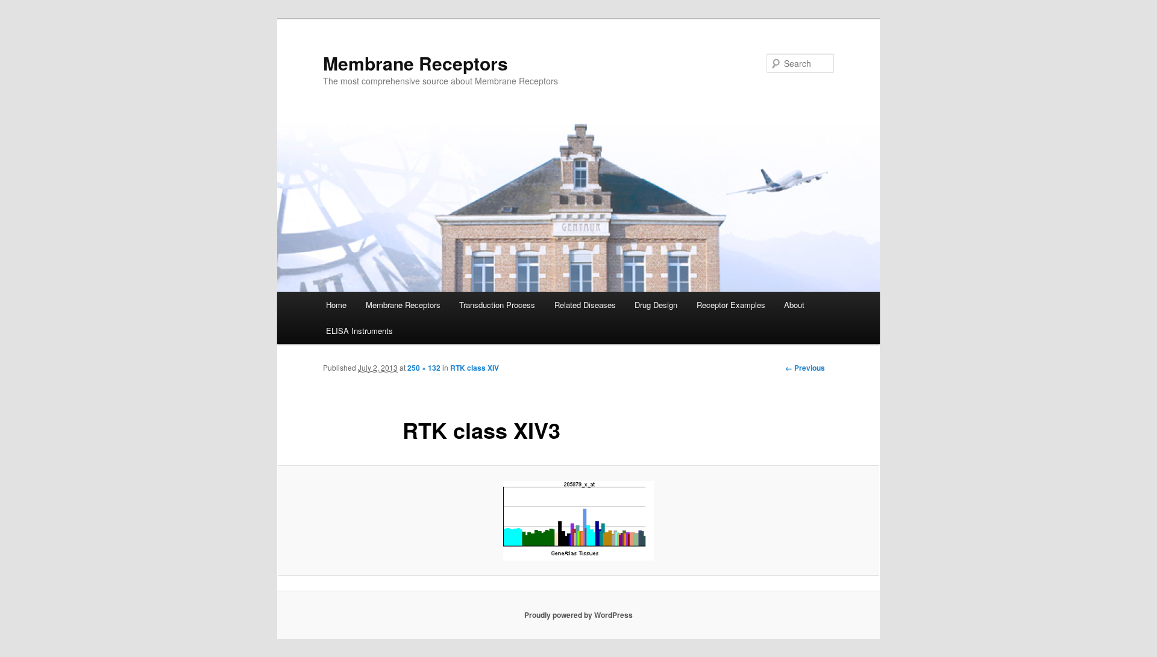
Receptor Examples (731, 304)
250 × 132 (424, 367)
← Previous (805, 367)
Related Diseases (585, 304)
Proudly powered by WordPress (578, 614)
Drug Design (656, 304)
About (794, 304)
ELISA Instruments (359, 330)
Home (336, 304)
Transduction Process (497, 304)
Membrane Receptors (415, 63)
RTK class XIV (474, 367)
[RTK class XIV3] (578, 521)
